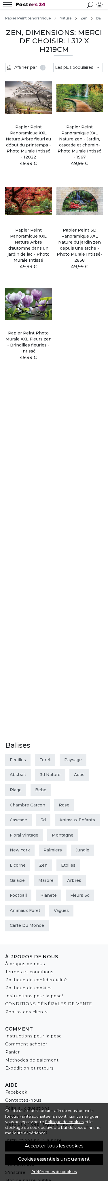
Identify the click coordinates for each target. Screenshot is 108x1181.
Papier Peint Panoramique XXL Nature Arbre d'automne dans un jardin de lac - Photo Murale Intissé (28, 245)
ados (79, 774)
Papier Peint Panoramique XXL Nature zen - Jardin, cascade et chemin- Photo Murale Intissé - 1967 (79, 142)
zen (43, 865)
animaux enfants (77, 819)
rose (64, 805)
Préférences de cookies (54, 1171)
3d (43, 819)
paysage (73, 759)
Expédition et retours (29, 1068)
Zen (84, 18)
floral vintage (24, 835)
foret (45, 759)
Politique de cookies (64, 1121)
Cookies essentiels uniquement (54, 1159)
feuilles (18, 759)
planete (48, 895)
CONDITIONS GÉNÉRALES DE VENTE (48, 1003)
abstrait (18, 774)
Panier (12, 1052)
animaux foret (25, 910)
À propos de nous (25, 963)
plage (16, 789)
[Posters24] (32, 4)
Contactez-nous (23, 1100)
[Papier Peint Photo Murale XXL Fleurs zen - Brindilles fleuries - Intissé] (28, 304)
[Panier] (99, 4)
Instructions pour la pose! (34, 995)
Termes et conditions (29, 971)
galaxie (17, 880)
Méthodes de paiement (32, 1060)
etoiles (68, 865)
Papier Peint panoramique (28, 18)
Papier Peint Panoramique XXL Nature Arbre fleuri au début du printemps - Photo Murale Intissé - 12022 (28, 142)
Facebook (16, 1092)
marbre (46, 880)
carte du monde (27, 925)
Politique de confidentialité (36, 979)
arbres (74, 880)
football (18, 895)
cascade (18, 819)
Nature (66, 18)
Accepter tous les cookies (54, 1146)
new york (20, 850)
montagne (62, 835)
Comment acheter (26, 1044)
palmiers (52, 850)
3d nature (50, 774)
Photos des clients (26, 1011)
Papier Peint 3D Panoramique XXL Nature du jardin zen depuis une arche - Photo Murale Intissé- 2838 (79, 245)
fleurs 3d (80, 895)
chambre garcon (27, 805)
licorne (18, 865)
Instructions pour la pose (33, 1036)
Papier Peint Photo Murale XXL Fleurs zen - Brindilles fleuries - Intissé (28, 342)
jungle (82, 850)
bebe (40, 789)
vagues (61, 910)
